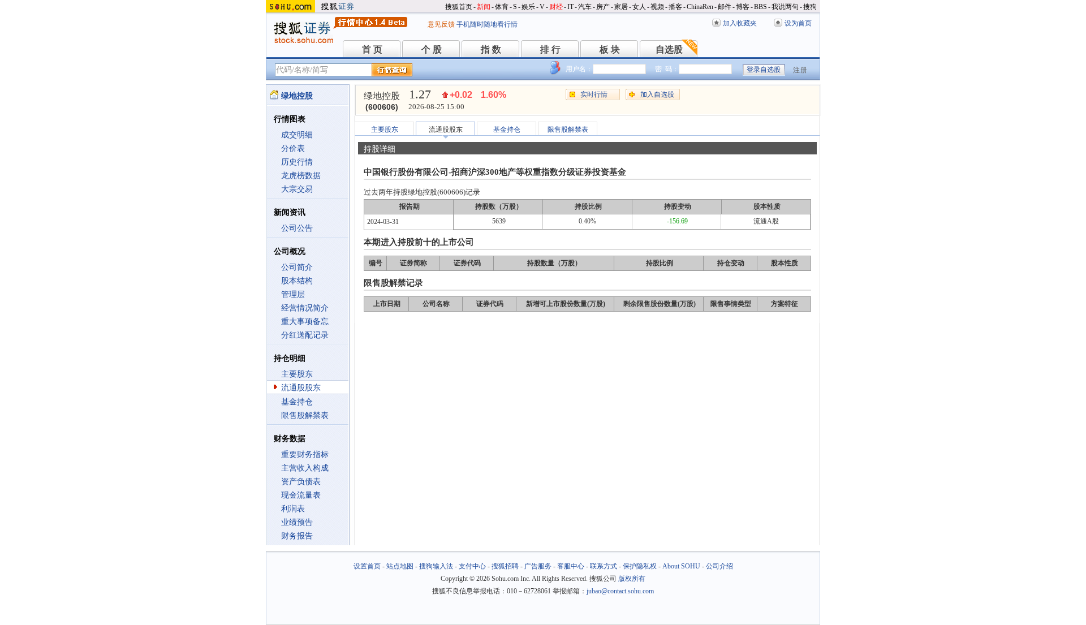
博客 (742, 7)
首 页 (372, 49)
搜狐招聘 (505, 566)
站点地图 (399, 566)
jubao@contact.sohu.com (620, 591)
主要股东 (297, 374)
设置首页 (367, 566)
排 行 (550, 49)
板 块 (610, 49)
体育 (501, 7)
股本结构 (297, 281)
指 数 (491, 49)
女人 (639, 7)
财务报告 (297, 536)
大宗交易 (297, 189)
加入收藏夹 (740, 23)
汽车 (585, 7)
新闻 (483, 7)
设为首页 (798, 23)
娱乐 (528, 7)
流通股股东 (301, 387)
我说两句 (785, 7)
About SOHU (681, 566)
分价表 (293, 148)
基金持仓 (297, 402)
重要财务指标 (305, 454)
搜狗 (810, 7)
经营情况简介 (305, 308)
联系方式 (603, 566)
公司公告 (297, 228)
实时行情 (593, 94)
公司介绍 (719, 566)
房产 (603, 7)
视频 (657, 7)
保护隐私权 (640, 566)
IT (570, 7)
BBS (760, 7)
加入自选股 (657, 94)
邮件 (724, 7)
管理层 (293, 294)
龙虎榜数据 (301, 175)
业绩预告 (297, 522)
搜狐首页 (458, 7)
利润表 (293, 509)
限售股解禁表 (305, 415)
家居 (621, 7)
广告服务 (537, 566)
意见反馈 (441, 24)
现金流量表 (301, 495)
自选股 (669, 49)
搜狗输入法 (436, 566)
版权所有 (631, 579)
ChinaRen (700, 7)
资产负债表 (301, 481)
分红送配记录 (305, 335)
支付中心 (472, 566)
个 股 (431, 49)
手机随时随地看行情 (487, 24)
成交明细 (297, 135)
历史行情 (297, 162)
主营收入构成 (305, 468)
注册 (800, 70)
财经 (556, 7)
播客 (675, 7)
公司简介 (297, 267)
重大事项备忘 (305, 321)
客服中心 (570, 566)
